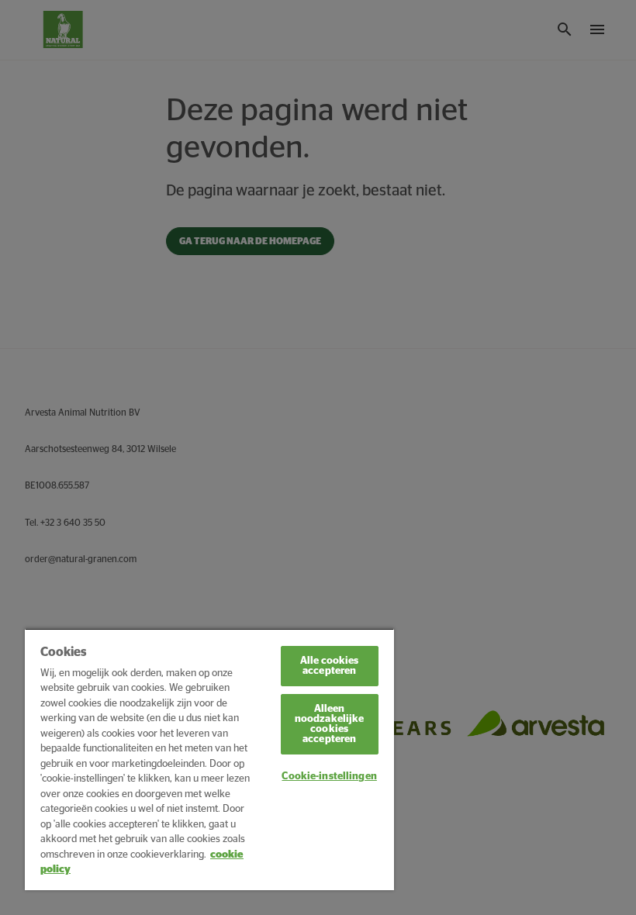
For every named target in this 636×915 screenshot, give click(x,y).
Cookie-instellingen (329, 777)
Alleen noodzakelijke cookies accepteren (330, 724)
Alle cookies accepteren (329, 666)
